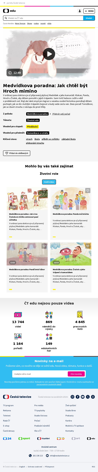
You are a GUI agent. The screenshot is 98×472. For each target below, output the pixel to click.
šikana (29, 23)
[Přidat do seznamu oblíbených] (44, 190)
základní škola (69, 139)
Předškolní (32, 126)
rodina (36, 23)
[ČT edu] (9, 11)
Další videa (49, 182)
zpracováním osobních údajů (48, 384)
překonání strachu (35, 143)
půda (49, 23)
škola (37, 139)
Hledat (89, 18)
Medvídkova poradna (37, 113)
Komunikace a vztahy (37, 133)
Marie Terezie (20, 23)
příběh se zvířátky (50, 139)
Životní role (33, 120)
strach (29, 139)
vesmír (43, 23)
